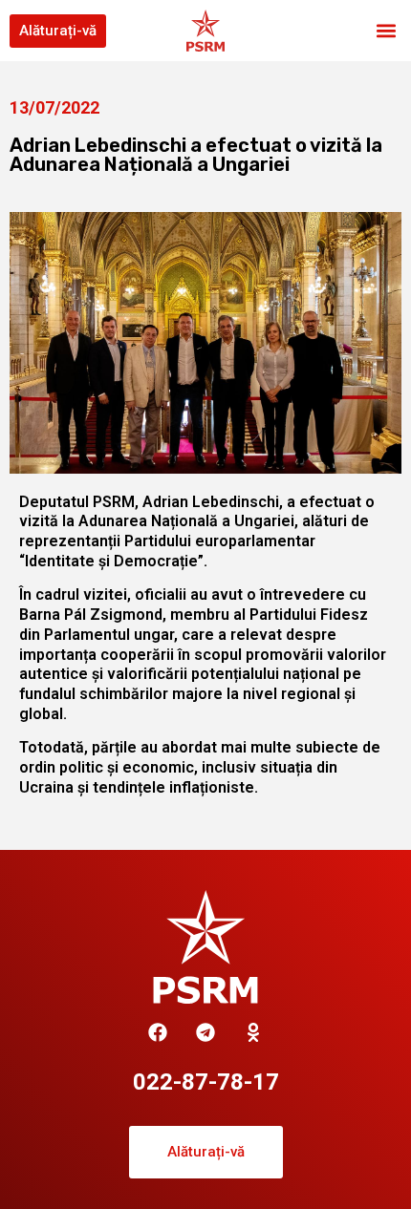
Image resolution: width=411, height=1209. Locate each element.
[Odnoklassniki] (253, 1032)
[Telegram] (205, 1032)
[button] (385, 31)
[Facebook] (158, 1032)
